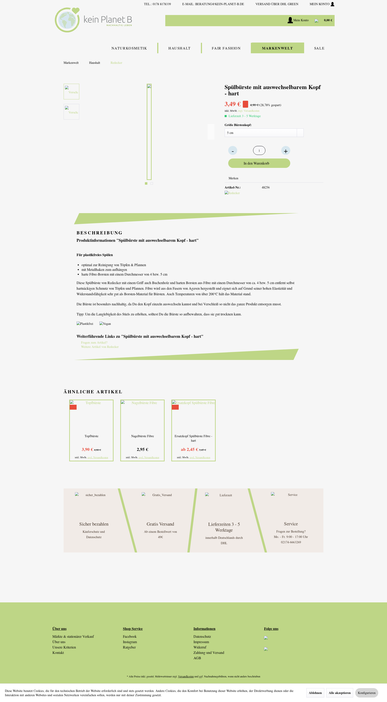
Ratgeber (129, 647)
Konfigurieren (367, 693)
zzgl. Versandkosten (248, 110)
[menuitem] (238, 20)
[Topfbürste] (91, 416)
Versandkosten (186, 676)
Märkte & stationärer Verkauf (73, 636)
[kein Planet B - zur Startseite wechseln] (93, 20)
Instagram (130, 641)
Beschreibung (100, 232)
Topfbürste (91, 436)
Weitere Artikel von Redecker (99, 347)
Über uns (58, 641)
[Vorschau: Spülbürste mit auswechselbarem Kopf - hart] (71, 91)
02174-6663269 (291, 542)
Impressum (201, 641)
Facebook (130, 636)
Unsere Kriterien (64, 647)
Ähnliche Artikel (93, 391)
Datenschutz (202, 636)
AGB (197, 657)
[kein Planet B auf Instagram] (299, 641)
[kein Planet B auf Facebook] (299, 652)
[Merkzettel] (278, 20)
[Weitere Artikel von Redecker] (232, 198)
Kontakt (58, 652)
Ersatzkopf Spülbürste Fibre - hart (193, 438)
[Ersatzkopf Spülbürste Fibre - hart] (193, 416)
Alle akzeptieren (340, 692)
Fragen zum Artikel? (93, 342)
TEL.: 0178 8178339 (157, 4)
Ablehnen (315, 692)
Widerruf (200, 647)
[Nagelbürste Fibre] (142, 416)
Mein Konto (320, 4)
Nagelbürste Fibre (142, 436)
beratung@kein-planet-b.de (219, 4)
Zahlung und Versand (209, 652)
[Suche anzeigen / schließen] (267, 20)
